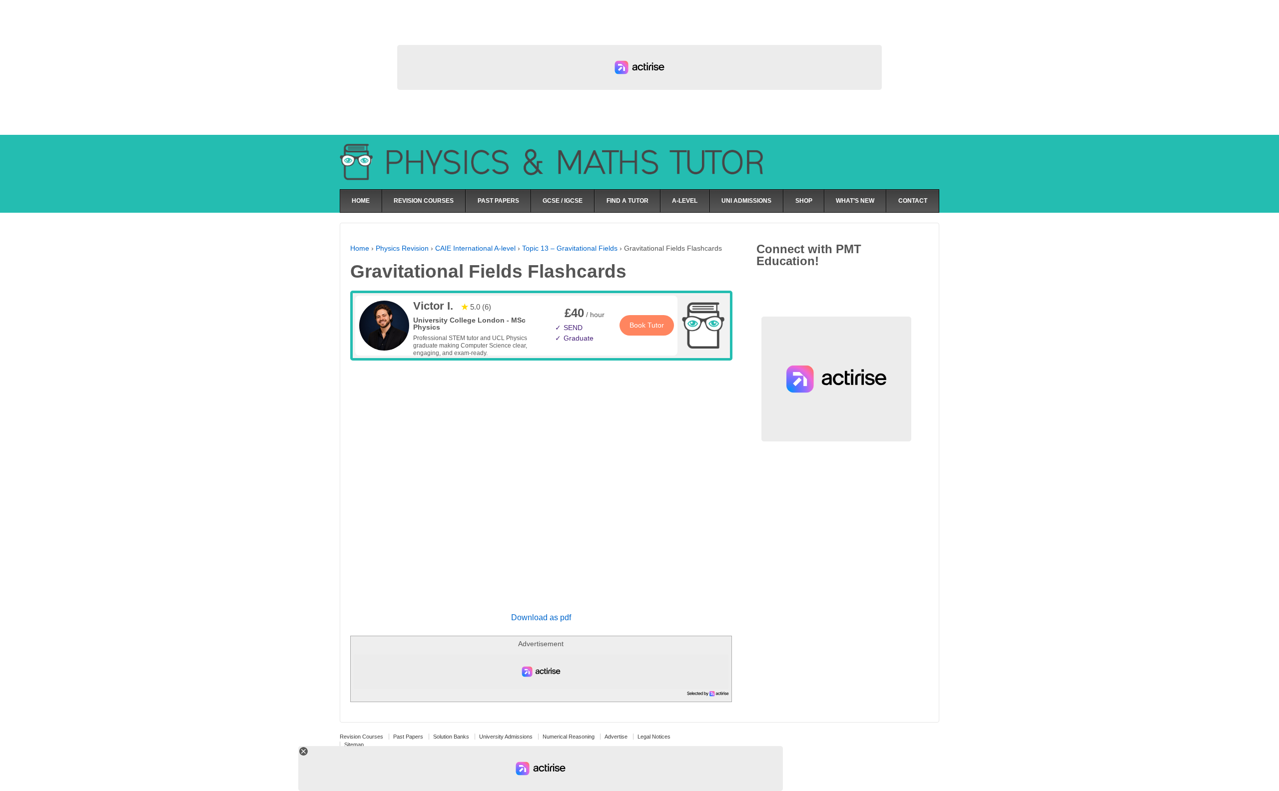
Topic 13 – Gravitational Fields (570, 248)
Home (359, 248)
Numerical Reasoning (569, 737)
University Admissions (506, 737)
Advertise (616, 737)
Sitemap (354, 745)
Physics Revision (402, 248)
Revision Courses (361, 737)
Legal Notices (654, 737)
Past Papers (408, 737)
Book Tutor (647, 325)
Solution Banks (451, 737)
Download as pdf (541, 617)
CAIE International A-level (475, 248)
